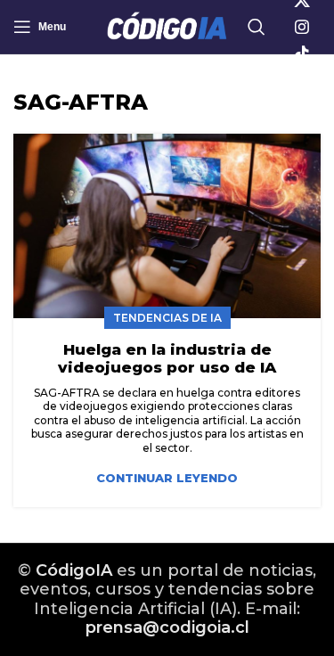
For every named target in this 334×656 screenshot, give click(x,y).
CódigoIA (74, 570)
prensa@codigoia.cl (167, 627)
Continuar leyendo (167, 478)
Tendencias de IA (167, 317)
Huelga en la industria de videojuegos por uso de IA (167, 358)
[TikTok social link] (301, 53)
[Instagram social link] (301, 26)
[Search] (256, 27)
